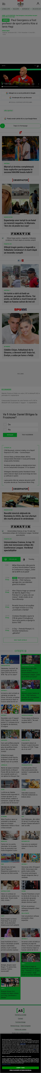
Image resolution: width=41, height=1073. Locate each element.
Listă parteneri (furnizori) (6, 1064)
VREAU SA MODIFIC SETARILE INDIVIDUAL (20, 1070)
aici (34, 1049)
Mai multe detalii (23, 1043)
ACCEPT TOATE (20, 1067)
